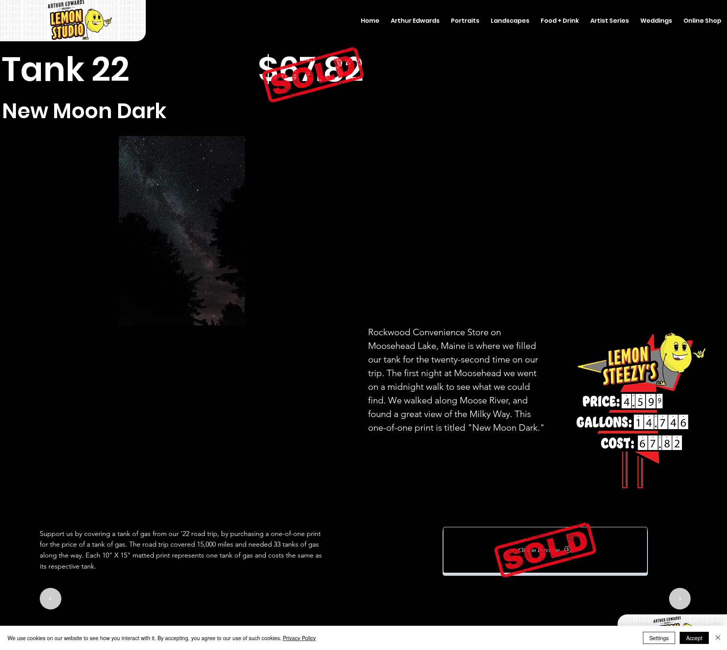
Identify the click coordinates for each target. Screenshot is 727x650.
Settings (659, 638)
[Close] (717, 638)
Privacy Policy (299, 638)
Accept (694, 638)
